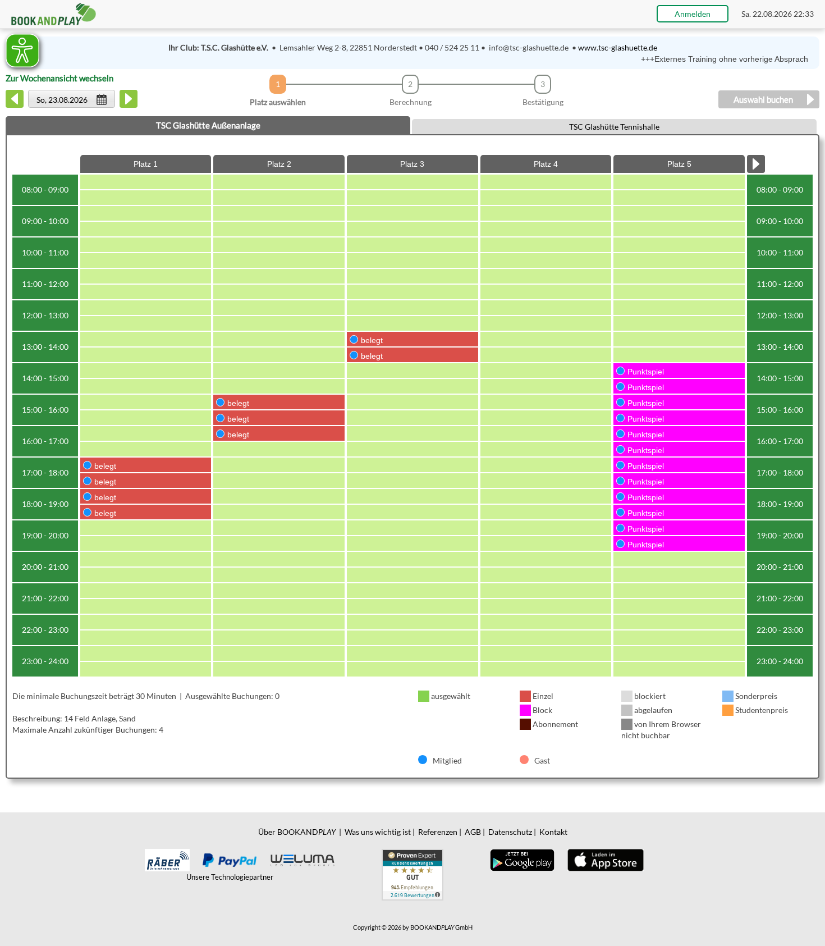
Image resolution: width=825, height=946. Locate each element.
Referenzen (437, 832)
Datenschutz (510, 832)
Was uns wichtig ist (378, 832)
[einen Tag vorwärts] (129, 104)
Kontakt (553, 832)
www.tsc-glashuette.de (617, 47)
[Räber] (167, 859)
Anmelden (693, 14)
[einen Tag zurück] (15, 104)
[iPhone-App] (605, 859)
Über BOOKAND (297, 832)
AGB (473, 832)
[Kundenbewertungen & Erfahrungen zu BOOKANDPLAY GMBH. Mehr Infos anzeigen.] (412, 874)
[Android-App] (522, 859)
